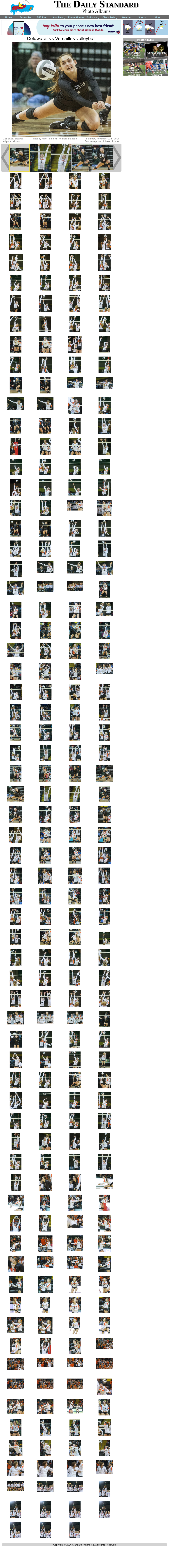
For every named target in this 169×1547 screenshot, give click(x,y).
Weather (126, 17)
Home (8, 17)
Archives (59, 17)
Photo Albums (76, 17)
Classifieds (109, 17)
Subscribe (25, 17)
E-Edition (42, 17)
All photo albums (11, 141)
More (159, 17)
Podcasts (92, 17)
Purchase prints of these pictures (102, 141)
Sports (142, 17)
